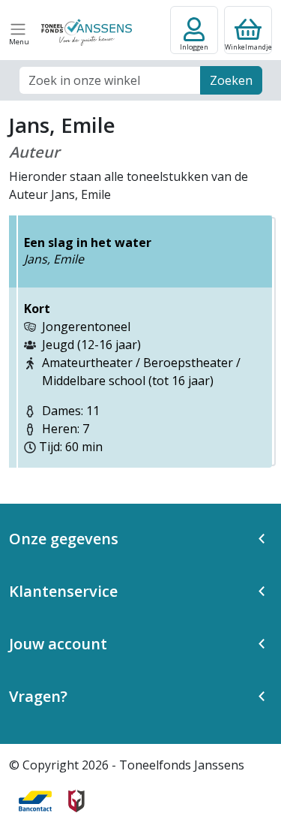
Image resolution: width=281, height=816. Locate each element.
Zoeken (231, 80)
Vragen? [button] (38, 696)
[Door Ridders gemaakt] (76, 801)
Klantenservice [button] (63, 591)
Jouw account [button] (58, 644)
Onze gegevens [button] (63, 538)
